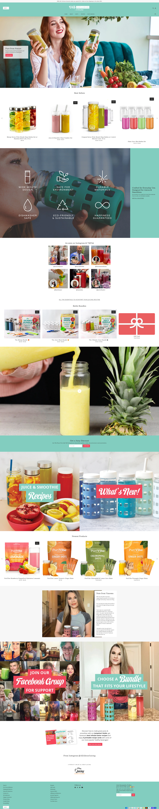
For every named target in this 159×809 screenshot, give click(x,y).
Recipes (52, 785)
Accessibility (6, 803)
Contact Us (5, 793)
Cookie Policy (6, 801)
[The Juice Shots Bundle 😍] (60, 324)
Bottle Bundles (79, 305)
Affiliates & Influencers (55, 793)
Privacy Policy (6, 799)
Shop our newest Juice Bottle (78, 57)
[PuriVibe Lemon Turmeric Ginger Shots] (60, 559)
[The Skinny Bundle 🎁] (22, 324)
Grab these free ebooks (95, 744)
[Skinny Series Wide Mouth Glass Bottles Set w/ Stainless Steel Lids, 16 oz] (22, 117)
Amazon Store (53, 799)
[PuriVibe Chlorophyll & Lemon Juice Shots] (98, 559)
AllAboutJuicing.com (55, 797)
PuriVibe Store (53, 801)
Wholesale (52, 789)
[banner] (79, 8)
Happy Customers (7, 797)
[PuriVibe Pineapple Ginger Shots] (137, 559)
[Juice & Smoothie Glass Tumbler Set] (60, 118)
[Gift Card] (137, 324)
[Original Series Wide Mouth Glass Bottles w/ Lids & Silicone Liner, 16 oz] (98, 117)
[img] (153, 8)
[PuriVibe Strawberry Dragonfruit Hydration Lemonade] (22, 559)
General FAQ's (53, 791)
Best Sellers (79, 93)
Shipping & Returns (7, 789)
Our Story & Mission (8, 787)
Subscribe (86, 445)
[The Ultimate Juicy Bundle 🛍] (98, 324)
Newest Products (79, 536)
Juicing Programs (54, 795)
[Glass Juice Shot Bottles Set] (137, 118)
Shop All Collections (138, 198)
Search (4, 785)
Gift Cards (52, 787)
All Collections (6, 795)
